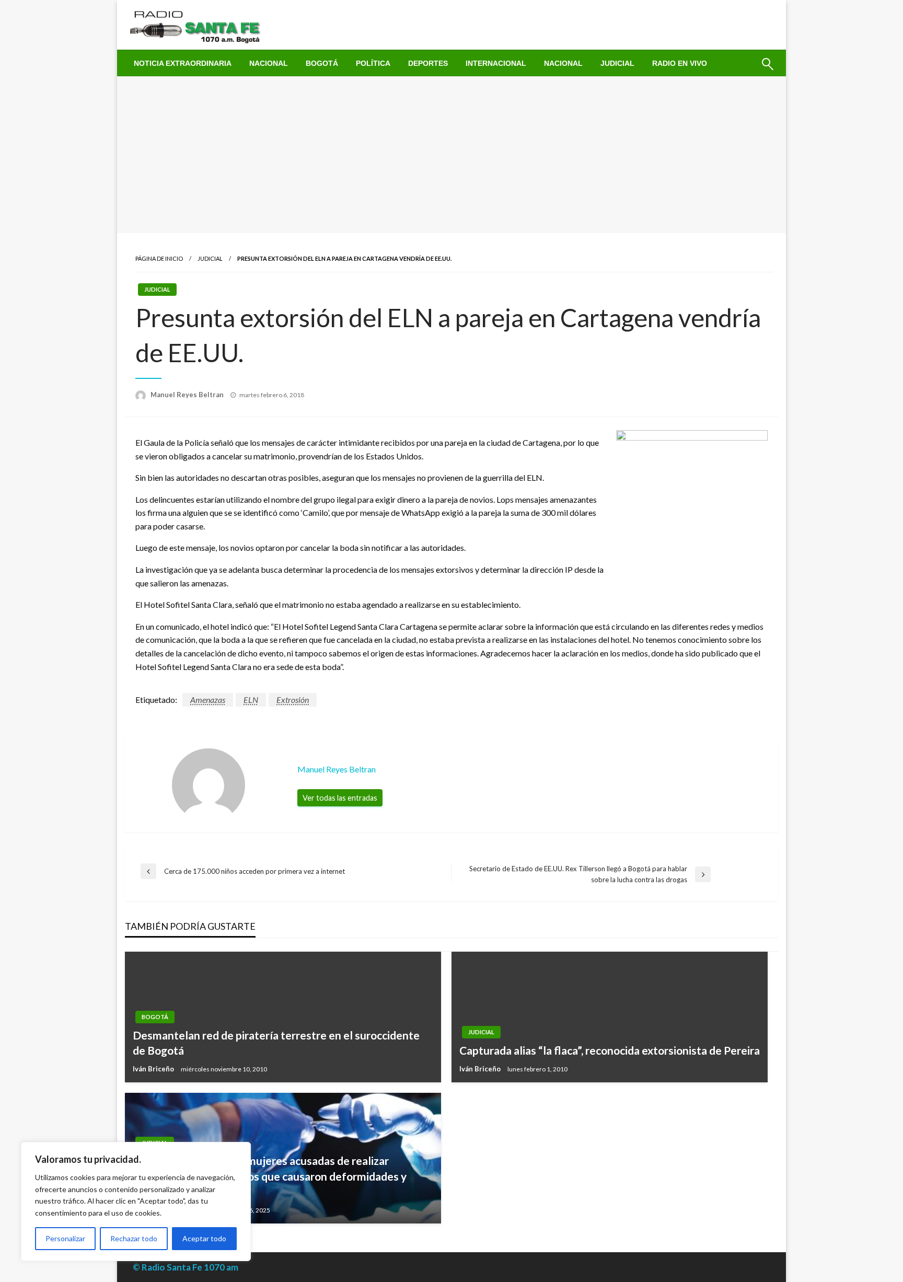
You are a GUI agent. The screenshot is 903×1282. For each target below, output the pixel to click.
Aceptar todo (204, 1238)
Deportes (428, 63)
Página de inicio (159, 258)
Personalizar (65, 1238)
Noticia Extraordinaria (182, 63)
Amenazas (207, 699)
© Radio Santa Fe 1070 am (185, 1267)
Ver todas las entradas (340, 797)
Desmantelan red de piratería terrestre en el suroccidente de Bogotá (276, 1043)
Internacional (496, 63)
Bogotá (322, 63)
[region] (136, 1201)
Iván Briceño (154, 1069)
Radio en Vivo (679, 63)
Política (373, 63)
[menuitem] (182, 63)
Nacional (268, 63)
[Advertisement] (451, 155)
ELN (251, 699)
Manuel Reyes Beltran (187, 394)
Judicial (617, 63)
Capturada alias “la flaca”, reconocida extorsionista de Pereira (609, 1050)
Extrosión (292, 699)
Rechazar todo (133, 1238)
